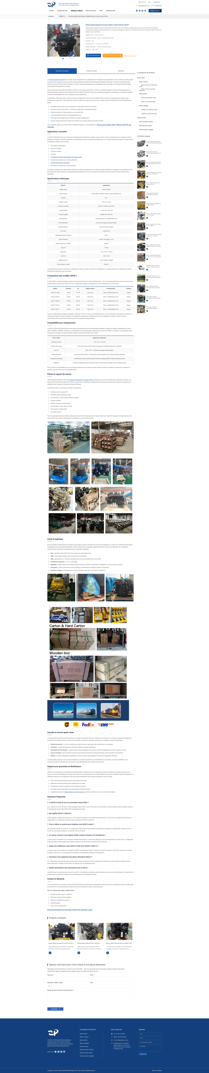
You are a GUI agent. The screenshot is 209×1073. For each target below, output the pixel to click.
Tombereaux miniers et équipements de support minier (66, 157)
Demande (121, 71)
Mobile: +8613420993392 (120, 1037)
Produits (62, 16)
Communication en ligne (114, 55)
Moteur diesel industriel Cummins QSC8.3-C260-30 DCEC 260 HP (88, 16)
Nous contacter (116, 1029)
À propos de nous (62, 10)
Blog (101, 10)
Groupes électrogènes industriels (60, 163)
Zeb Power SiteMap (157, 1070)
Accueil (51, 10)
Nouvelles (157, 2)
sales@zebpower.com (143, 5)
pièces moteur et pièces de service (74, 792)
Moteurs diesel (76, 11)
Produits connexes (91, 71)
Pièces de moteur (91, 10)
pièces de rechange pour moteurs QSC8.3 (81, 380)
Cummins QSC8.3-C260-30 (56, 79)
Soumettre (54, 1009)
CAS (149, 2)
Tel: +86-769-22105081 (119, 1033)
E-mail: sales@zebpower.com (121, 1040)
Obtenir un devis (155, 10)
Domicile (51, 16)
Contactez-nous (110, 10)
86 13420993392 (157, 5)
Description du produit (62, 71)
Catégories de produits (146, 73)
